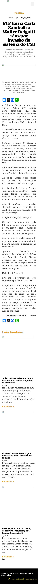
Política (19, 13)
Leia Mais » (8, 406)
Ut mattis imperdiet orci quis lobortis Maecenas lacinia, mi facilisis (17, 455)
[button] (32, 4)
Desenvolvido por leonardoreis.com (22, 579)
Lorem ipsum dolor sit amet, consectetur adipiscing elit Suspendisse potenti (16, 530)
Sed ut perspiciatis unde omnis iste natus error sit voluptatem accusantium (17, 380)
